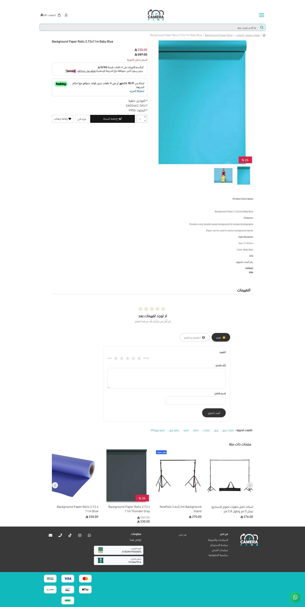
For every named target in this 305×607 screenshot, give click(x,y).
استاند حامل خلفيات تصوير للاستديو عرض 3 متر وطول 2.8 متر (232, 508)
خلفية (196, 430)
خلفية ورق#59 (158, 430)
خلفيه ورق (174, 430)
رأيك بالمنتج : (220, 365)
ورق (216, 430)
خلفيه (186, 430)
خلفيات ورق (228, 430)
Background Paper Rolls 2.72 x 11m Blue (77, 508)
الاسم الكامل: (220, 393)
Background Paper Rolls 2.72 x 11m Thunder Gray (129, 508)
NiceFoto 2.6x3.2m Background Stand (181, 508)
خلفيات (206, 430)
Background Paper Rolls (219, 35)
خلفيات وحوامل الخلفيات (248, 35)
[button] (250, 485)
